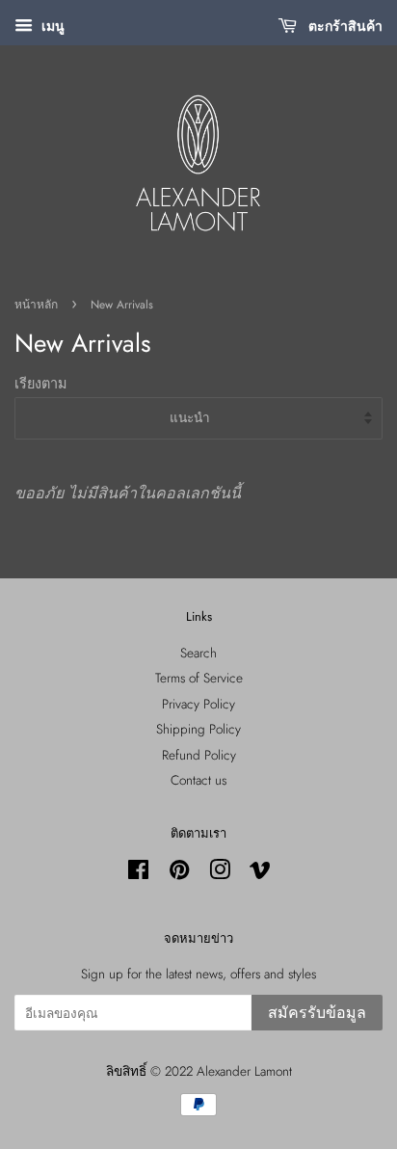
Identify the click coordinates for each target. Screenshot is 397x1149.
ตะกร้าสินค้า (343, 26)
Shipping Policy (198, 728)
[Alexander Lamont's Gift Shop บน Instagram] (219, 873)
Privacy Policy (198, 703)
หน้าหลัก (36, 304)
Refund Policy (199, 754)
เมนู (51, 26)
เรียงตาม (40, 383)
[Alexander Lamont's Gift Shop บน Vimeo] (260, 873)
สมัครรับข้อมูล (317, 1013)
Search (198, 652)
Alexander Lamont (244, 1071)
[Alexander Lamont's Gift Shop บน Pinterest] (179, 873)
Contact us (198, 779)
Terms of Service (199, 677)
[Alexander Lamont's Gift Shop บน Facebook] (138, 873)
